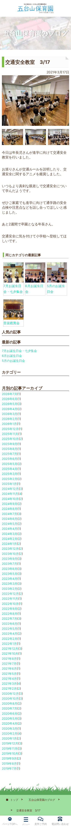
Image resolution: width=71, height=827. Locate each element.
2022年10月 (10, 604)
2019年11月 (10, 748)
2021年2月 (9, 688)
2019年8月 (9, 763)
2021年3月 (9, 683)
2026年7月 (9, 394)
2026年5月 (9, 404)
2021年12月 (10, 648)
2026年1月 (9, 424)
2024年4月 (9, 529)
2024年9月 (9, 504)
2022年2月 (9, 639)
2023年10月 (10, 554)
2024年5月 (9, 524)
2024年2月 (9, 539)
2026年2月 (9, 419)
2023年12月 (10, 549)
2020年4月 (9, 723)
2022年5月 (9, 629)
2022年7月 (9, 618)
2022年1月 (9, 644)
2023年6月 (9, 569)
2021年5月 (9, 674)
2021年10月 (10, 653)
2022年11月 (10, 598)
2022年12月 (10, 594)
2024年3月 (9, 534)
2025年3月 (9, 474)
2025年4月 (9, 469)
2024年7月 (9, 514)
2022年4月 (9, 633)
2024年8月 (9, 509)
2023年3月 (9, 583)
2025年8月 (9, 449)
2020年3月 (9, 728)
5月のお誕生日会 (13, 361)
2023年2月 (9, 589)
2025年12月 (10, 429)
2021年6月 (9, 668)
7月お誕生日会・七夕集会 (19, 351)
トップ (14, 799)
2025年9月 (9, 444)
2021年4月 (9, 678)
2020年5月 (9, 718)
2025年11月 (10, 434)
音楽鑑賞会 (11, 323)
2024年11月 (10, 494)
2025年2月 (9, 479)
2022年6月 (9, 624)
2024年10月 (10, 499)
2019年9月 (9, 758)
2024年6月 (9, 519)
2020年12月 (10, 694)
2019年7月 (9, 768)
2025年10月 (10, 439)
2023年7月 (9, 564)
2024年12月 (10, 489)
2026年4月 (9, 409)
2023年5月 (9, 574)
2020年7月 (9, 708)
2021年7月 (9, 663)
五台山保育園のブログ (42, 799)
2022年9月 (9, 609)
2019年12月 (10, 743)
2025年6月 (9, 459)
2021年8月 (9, 659)
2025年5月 (9, 464)
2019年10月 (10, 753)
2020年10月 (10, 698)
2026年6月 (9, 399)
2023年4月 (9, 579)
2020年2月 (9, 733)
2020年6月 (9, 713)
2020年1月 (9, 738)
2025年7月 (9, 454)
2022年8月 (9, 613)
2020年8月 (9, 703)
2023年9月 (9, 559)
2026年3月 (9, 414)
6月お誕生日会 (12, 356)
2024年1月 (9, 544)
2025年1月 (9, 484)
